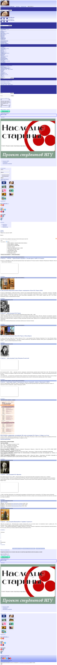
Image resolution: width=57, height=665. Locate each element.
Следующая (2, 544)
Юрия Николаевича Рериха (16, 505)
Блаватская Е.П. (3, 31)
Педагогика (2, 54)
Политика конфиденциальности (5, 661)
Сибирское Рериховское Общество (6, 660)
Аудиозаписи (2, 72)
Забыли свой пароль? (5, 179)
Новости (2, 65)
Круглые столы (3, 49)
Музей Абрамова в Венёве (5, 83)
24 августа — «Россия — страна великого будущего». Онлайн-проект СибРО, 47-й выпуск (22, 258)
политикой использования (24, 662)
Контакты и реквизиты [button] (4, 655)
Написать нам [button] (3, 656)
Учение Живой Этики (4, 29)
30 (0, 540)
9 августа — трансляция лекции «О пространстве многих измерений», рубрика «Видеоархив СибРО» (25, 382)
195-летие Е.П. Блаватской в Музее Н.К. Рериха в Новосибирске (16, 335)
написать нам (23, 6)
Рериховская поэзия (4, 74)
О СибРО (2, 47)
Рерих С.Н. (2, 36)
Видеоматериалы (3, 73)
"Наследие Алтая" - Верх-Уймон (6, 84)
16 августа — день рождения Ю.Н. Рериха (10, 313)
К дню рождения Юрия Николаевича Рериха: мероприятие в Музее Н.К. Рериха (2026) (21, 290)
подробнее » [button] (2, 276)
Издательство (3, 57)
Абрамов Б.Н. (3, 37)
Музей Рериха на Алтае (4, 82)
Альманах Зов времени (4, 68)
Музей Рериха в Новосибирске (6, 80)
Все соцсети (2, 77)
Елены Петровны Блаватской (17, 504)
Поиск (10, 10)
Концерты (2, 52)
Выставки (2, 51)
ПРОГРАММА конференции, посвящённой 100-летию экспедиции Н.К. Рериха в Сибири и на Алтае (24, 435)
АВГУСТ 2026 (3, 114)
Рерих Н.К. (2, 33)
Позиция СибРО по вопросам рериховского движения (7, 162)
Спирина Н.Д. (3, 38)
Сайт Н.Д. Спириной (4, 43)
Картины (2, 70)
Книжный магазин (4, 58)
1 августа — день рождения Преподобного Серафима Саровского (16, 521)
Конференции (3, 53)
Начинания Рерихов (4, 41)
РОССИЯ (2, 75)
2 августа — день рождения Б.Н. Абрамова (10, 474)
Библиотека (2, 69)
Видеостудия (2, 59)
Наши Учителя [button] (2, 27)
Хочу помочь (2, 62)
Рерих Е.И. (2, 32)
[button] (4, 203)
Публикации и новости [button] (2, 64)
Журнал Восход (3, 67)
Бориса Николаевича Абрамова (17, 503)
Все (1, 543)
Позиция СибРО (3, 42)
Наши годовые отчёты (4, 48)
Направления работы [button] (3, 45)
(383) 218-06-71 (11, 18)
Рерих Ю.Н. (2, 35)
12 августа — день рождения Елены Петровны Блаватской (14, 358)
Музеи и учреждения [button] (2, 79)
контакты (17, 6)
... (0, 539)
